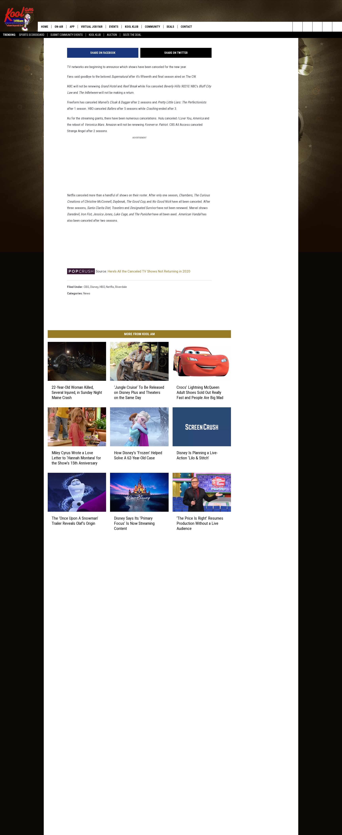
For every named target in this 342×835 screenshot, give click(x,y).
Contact (186, 26)
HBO (102, 286)
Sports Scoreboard (31, 34)
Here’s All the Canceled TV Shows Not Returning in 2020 (149, 271)
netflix (110, 286)
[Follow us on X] (327, 27)
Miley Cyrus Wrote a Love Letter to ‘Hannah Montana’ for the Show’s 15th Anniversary (76, 457)
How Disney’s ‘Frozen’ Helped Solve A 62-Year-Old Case (138, 455)
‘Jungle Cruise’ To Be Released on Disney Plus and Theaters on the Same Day (139, 392)
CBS (86, 286)
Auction (112, 34)
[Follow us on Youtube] (337, 27)
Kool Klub (95, 34)
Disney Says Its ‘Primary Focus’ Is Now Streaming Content (134, 523)
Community (152, 26)
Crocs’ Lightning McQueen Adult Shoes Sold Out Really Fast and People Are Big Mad (200, 392)
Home (44, 26)
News (86, 293)
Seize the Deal (132, 34)
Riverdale (121, 286)
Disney (94, 286)
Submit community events (66, 34)
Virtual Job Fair (92, 26)
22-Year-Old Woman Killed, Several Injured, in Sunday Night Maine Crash (77, 392)
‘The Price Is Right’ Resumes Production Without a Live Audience (200, 523)
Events (113, 26)
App (72, 26)
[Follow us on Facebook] (317, 27)
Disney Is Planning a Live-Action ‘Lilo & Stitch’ (197, 455)
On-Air (59, 26)
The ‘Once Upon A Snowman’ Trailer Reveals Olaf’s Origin (75, 521)
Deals (170, 26)
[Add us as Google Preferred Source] (307, 27)
